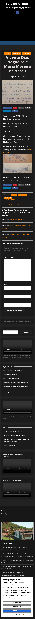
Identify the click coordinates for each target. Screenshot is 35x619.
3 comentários (10, 200)
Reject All (17, 607)
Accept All (17, 611)
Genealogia (27, 53)
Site (5, 301)
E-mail (6, 293)
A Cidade (7, 53)
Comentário (9, 257)
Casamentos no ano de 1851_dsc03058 (13, 575)
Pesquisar (6, 329)
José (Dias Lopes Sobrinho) (11, 378)
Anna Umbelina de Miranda (11, 393)
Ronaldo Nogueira (19, 76)
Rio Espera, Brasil (17, 3)
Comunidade (17, 53)
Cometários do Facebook (10, 374)
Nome (6, 284)
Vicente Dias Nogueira (24, 205)
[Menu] (2, 43)
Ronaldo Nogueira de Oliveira (7, 514)
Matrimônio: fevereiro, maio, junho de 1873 (16, 382)
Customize (17, 603)
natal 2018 (8, 205)
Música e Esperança (9, 446)
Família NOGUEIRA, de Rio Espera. (13, 370)
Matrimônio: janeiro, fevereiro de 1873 (14, 435)
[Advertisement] (17, 29)
